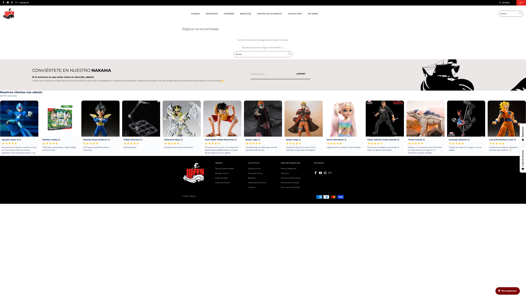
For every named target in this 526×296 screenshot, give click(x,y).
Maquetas (245, 14)
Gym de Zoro (295, 14)
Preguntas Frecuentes (257, 183)
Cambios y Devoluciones (290, 178)
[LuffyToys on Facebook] (3, 3)
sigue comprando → (273, 47)
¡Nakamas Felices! (222, 183)
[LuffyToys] (8, 14)
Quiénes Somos (254, 168)
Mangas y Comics (222, 173)
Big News (313, 14)
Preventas (212, 14)
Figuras (195, 14)
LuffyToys (192, 196)
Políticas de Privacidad (290, 183)
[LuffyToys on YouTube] (7, 3)
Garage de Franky (255, 173)
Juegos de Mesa (221, 178)
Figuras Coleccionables (224, 168)
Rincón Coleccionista (269, 14)
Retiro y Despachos (288, 168)
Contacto (24, 3)
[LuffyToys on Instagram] (12, 3)
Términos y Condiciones (290, 187)
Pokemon (229, 14)
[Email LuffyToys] (16, 3)
